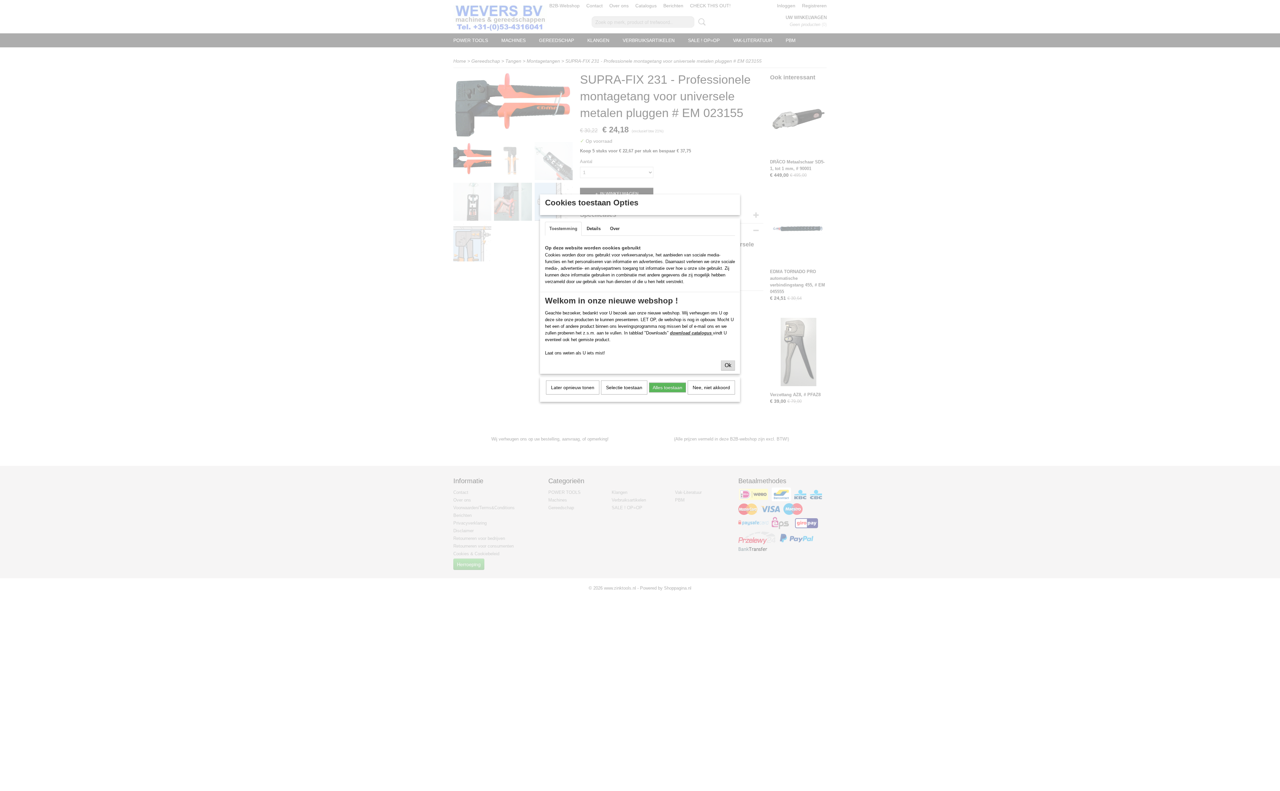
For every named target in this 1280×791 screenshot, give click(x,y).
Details (594, 228)
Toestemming (563, 228)
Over (615, 228)
